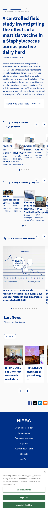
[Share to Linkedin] (40, 403)
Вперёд (44, 124)
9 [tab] (29, 308)
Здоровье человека (24, 438)
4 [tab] (26, 169)
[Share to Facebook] (30, 403)
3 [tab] (24, 169)
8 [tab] (27, 308)
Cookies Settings (24, 490)
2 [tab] (21, 169)
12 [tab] (36, 308)
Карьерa (24, 443)
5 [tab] (28, 169)
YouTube (24, 459)
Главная (5, 9)
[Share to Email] (45, 403)
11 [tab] (34, 308)
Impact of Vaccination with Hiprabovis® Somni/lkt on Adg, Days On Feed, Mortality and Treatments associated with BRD (22, 295)
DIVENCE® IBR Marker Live (8, 151)
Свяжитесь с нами (24, 448)
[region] (24, 489)
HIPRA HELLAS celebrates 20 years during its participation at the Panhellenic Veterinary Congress (34, 373)
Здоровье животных (15, 9)
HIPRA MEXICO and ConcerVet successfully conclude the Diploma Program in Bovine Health (13, 373)
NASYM (39, 149)
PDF (34, 103)
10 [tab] (32, 308)
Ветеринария (24, 432)
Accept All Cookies (24, 505)
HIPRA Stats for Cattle (7, 199)
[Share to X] (35, 403)
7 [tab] (25, 308)
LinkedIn (24, 453)
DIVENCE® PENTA (29, 148)
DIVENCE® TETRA (18, 154)
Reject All (24, 497)
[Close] (45, 471)
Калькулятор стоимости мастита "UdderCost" (31, 207)
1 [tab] (19, 170)
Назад (36, 124)
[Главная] (24, 421)
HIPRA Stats (16, 201)
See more (10, 336)
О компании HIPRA (24, 427)
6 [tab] (22, 308)
